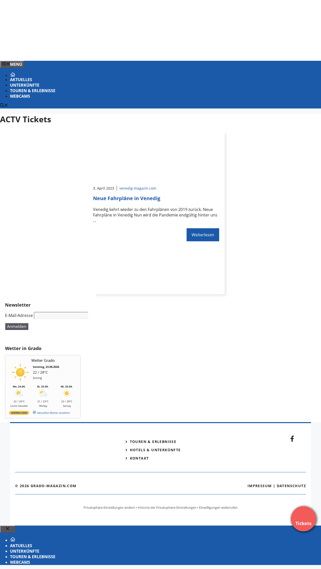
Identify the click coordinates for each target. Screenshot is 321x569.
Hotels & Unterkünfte (155, 449)
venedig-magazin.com (137, 188)
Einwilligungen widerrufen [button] (218, 507)
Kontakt (139, 458)
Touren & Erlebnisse (32, 90)
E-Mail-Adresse (19, 315)
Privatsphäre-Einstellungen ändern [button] (109, 507)
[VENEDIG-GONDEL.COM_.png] (101, 51)
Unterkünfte (24, 85)
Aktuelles (21, 79)
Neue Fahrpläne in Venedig (126, 198)
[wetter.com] (19, 414)
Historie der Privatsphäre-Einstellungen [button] (167, 507)
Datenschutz (291, 485)
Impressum (260, 485)
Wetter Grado (43, 360)
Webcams (20, 96)
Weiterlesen (203, 235)
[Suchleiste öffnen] (4, 105)
